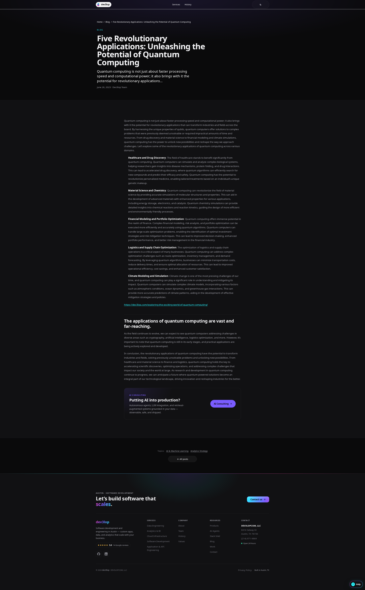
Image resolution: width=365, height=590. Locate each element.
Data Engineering (155, 525)
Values (181, 541)
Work (212, 546)
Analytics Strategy (199, 451)
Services (176, 4)
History (188, 4)
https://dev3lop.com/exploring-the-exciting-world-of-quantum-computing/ (166, 304)
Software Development (158, 541)
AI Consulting (221, 403)
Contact (213, 551)
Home (100, 22)
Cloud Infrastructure (157, 536)
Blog (108, 22)
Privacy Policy (245, 570)
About (181, 525)
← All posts (182, 459)
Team (181, 530)
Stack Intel (215, 536)
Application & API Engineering (155, 548)
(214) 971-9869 (249, 538)
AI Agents (214, 530)
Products (214, 525)
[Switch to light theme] (260, 5)
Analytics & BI (154, 530)
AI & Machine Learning (177, 451)
